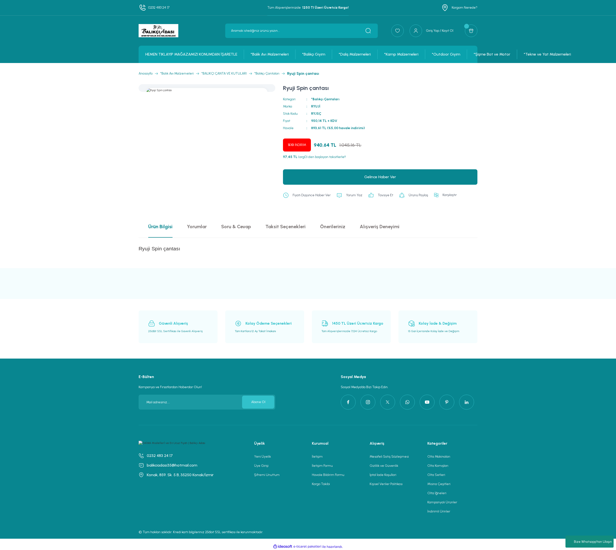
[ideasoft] (282, 546)
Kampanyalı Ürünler (442, 502)
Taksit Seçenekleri (285, 226)
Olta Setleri (436, 475)
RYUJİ (315, 106)
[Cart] (471, 31)
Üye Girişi (261, 466)
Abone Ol (258, 402)
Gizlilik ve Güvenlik (384, 466)
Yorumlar (197, 226)
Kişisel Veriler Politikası (386, 484)
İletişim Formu (322, 466)
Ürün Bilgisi (160, 226)
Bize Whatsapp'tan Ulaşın (593, 542)
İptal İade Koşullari (383, 475)
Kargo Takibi (321, 484)
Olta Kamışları (437, 466)
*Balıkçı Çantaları (325, 99)
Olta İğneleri (436, 493)
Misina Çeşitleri (438, 484)
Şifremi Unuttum (267, 475)
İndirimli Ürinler (438, 511)
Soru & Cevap (236, 226)
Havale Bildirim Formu (328, 475)
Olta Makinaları (438, 457)
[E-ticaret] (307, 546)
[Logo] (158, 30)
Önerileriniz (332, 226)
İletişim (317, 457)
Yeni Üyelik (262, 457)
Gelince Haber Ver (380, 177)
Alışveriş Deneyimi (379, 226)
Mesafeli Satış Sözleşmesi (389, 457)
